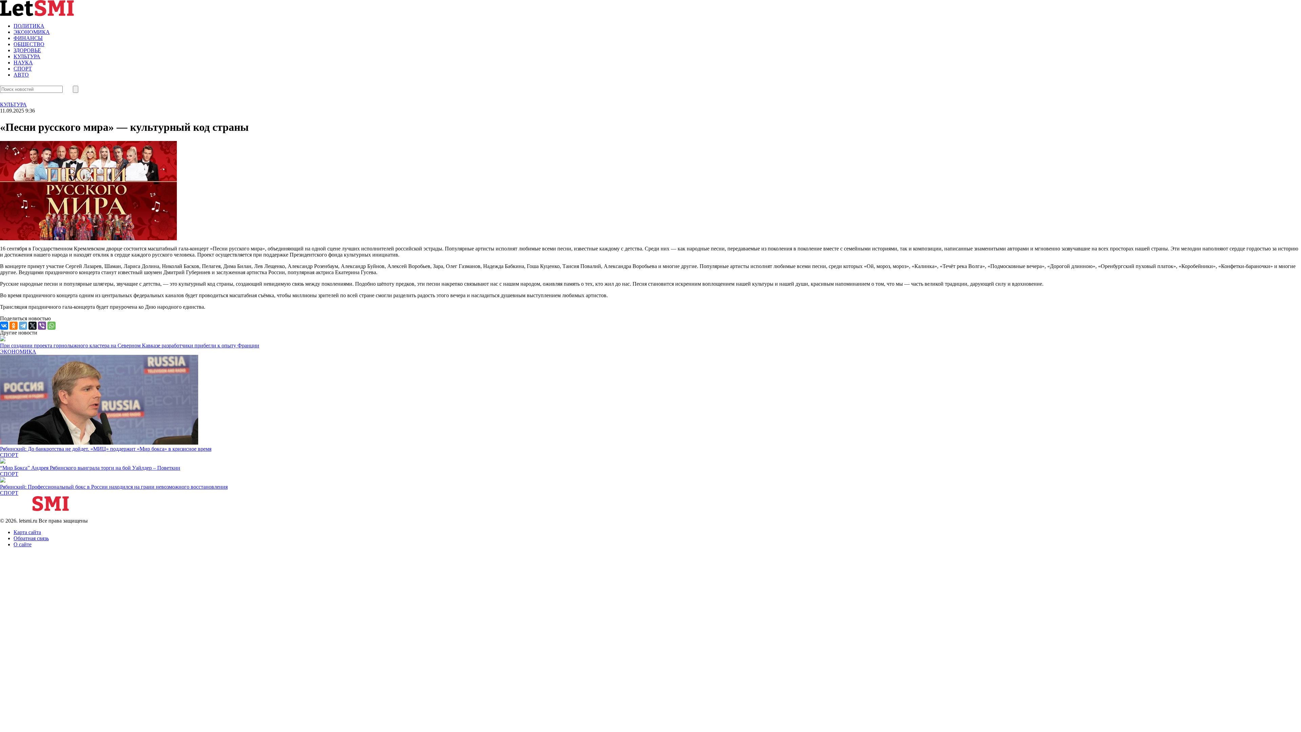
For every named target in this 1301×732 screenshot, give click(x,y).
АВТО (21, 75)
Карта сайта (27, 532)
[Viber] (42, 326)
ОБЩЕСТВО (29, 44)
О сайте (23, 544)
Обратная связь (31, 538)
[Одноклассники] (13, 326)
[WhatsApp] (51, 326)
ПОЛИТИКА (29, 26)
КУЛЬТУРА (27, 56)
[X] (32, 326)
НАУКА (23, 62)
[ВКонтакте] (4, 326)
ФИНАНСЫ (28, 38)
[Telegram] (23, 326)
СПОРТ (23, 69)
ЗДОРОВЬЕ (27, 50)
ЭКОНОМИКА (32, 32)
